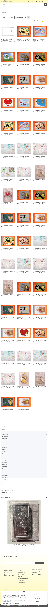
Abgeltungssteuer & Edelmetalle (36, 572)
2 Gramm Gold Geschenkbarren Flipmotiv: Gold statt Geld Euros (7, 249)
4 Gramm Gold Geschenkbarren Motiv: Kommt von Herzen (7, 410)
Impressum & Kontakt (7, 603)
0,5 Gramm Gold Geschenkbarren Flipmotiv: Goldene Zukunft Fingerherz (39, 40)
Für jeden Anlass (5, 436)
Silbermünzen (3, 483)
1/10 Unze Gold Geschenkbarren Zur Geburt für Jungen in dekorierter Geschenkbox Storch (7, 364)
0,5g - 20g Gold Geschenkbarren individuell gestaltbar (7, 40)
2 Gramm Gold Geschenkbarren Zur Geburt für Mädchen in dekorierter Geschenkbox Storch (8, 272)
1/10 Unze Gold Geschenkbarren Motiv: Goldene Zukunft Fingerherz (40, 295)
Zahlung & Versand (21, 572)
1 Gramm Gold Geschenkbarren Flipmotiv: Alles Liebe (7, 111)
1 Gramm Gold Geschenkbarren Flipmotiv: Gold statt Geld (39, 111)
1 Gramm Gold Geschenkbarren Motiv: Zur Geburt (23, 88)
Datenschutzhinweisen (7, 601)
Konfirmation (4, 458)
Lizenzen (5, 589)
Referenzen (20, 576)
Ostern (3, 473)
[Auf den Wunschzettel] (29, 26)
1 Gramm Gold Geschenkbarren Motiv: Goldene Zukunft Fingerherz (40, 65)
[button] (36, 1)
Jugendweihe (4, 462)
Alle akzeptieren (37, 594)
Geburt (3, 449)
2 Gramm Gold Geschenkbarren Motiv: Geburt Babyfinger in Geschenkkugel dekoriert (7, 295)
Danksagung (4, 466)
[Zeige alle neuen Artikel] (46, 497)
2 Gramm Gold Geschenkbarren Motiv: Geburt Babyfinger (23, 203)
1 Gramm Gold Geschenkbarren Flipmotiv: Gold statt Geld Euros (7, 134)
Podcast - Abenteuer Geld (37, 569)
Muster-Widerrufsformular (9, 578)
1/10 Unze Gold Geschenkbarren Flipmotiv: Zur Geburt (39, 341)
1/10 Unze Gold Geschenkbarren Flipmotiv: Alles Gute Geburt (39, 318)
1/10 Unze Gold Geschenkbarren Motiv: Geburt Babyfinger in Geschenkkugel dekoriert (39, 387)
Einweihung (4, 468)
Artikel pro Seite (18, 17)
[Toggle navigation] (1, 0)
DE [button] (28, 1)
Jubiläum (4, 470)
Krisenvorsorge (35, 580)
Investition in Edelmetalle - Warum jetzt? (37, 575)
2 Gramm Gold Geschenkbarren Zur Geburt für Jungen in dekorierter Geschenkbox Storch (40, 249)
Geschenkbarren (5, 434)
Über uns (20, 570)
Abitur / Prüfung (5, 464)
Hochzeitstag (4, 447)
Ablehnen (37, 601)
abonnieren (39, 562)
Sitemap (5, 585)
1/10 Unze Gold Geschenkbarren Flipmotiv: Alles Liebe (23, 341)
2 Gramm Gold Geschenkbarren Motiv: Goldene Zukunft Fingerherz (40, 203)
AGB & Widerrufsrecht (8, 572)
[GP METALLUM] (8, 1)
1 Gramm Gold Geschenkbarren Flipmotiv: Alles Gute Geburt (39, 88)
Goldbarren (3, 429)
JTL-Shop (42, 605)
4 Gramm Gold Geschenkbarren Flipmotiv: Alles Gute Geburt (23, 410)
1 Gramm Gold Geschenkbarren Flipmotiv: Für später (23, 111)
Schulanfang (4, 453)
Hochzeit (4, 445)
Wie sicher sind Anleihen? (37, 582)
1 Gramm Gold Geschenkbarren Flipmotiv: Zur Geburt (39, 134)
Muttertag (4, 442)
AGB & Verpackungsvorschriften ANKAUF (9, 575)
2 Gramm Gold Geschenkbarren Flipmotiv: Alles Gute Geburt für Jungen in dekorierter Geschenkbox (24, 272)
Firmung (4, 460)
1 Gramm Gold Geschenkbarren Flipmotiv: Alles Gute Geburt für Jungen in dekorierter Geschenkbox (24, 157)
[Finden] (45, 4)
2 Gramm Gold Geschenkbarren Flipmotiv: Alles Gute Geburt (39, 226)
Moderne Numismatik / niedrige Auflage (9, 490)
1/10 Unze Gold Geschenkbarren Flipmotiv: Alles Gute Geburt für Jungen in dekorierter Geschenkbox (40, 364)
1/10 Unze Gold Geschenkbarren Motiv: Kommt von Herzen (7, 318)
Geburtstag (4, 438)
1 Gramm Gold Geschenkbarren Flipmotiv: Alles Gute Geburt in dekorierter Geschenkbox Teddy (7, 180)
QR (4, 587)
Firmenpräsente (5, 477)
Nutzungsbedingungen (8, 583)
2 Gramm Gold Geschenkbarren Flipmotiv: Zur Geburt (23, 249)
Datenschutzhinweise (16, 603)
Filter (4, 17)
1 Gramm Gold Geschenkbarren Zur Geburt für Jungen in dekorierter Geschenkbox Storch (8, 157)
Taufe (3, 451)
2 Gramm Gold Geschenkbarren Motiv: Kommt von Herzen (7, 226)
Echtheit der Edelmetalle (23, 578)
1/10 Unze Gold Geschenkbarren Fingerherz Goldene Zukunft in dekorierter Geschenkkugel (23, 387)
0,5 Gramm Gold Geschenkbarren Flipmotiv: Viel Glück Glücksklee (7, 65)
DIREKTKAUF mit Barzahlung (23, 580)
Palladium (3, 488)
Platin (2, 486)
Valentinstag (4, 440)
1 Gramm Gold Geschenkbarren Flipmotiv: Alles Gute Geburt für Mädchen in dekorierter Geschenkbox (39, 157)
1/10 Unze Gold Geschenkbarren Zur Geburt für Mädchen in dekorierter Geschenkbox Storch (23, 364)
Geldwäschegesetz (21, 582)
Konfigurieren (37, 598)
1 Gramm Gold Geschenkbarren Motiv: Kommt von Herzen (7, 88)
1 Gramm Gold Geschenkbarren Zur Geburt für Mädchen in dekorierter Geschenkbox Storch (24, 180)
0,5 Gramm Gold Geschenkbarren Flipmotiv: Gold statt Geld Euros (23, 40)
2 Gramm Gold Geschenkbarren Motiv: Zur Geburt (23, 226)
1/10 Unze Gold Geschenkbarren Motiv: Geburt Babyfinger (23, 295)
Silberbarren (3, 481)
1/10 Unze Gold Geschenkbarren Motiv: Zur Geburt (23, 318)
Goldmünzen (3, 479)
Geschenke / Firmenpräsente (6, 492)
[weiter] (46, 21)
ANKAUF (2, 494)
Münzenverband (21, 574)
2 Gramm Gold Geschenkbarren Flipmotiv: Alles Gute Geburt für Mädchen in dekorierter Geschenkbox (39, 272)
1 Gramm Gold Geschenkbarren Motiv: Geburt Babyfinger (23, 65)
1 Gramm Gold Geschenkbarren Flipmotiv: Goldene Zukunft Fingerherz (23, 134)
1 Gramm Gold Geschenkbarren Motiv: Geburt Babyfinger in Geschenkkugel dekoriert (39, 180)
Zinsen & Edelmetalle (36, 577)
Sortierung (10, 17)
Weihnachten (5, 475)
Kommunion (4, 455)
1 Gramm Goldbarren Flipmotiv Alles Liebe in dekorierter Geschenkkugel (7, 203)
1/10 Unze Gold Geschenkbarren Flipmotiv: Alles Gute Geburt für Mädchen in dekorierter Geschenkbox (7, 387)
